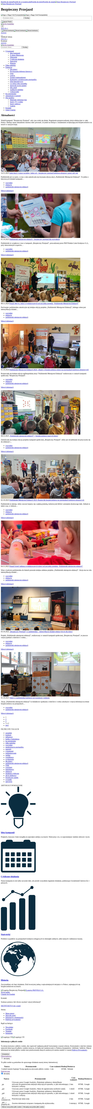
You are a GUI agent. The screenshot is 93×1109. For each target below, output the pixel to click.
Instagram (8, 1033)
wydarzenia (9, 759)
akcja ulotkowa (10, 775)
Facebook (8, 1029)
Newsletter (9, 1027)
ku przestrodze (10, 741)
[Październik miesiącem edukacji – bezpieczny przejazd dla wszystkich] (40, 237)
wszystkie (8, 183)
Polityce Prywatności (79, 1050)
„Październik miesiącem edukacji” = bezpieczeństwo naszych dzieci (33, 436)
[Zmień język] (7, 21)
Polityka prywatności (13, 1019)
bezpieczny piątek (11, 778)
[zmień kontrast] (20, 30)
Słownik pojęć (10, 1015)
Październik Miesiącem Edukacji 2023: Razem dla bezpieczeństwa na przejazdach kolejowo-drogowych (47, 500)
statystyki (8, 782)
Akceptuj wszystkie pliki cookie (33, 1107)
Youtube (8, 1031)
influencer (9, 737)
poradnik (8, 733)
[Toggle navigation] (2, 35)
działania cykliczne (12, 773)
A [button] (1, 28)
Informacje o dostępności (14, 1017)
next (7, 725)
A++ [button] (6, 28)
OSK (7, 765)
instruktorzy (9, 769)
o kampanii (9, 751)
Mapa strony (9, 1013)
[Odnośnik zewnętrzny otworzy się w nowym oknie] (34, 990)
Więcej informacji (7, 191)
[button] (7, 24)
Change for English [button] (8, 994)
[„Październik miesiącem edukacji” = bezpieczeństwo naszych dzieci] (40, 434)
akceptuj (6, 1058)
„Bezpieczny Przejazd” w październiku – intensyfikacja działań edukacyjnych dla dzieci (41, 632)
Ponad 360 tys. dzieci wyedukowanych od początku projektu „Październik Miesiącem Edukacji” (43, 303)
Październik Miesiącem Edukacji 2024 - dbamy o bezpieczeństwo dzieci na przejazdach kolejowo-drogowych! (49, 370)
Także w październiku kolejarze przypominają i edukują (29, 698)
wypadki (8, 780)
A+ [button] (3, 28)
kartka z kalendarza (12, 739)
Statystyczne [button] (5, 1071)
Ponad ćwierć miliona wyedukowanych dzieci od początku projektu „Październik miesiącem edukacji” (46, 566)
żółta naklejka (10, 743)
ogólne (7, 755)
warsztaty (8, 767)
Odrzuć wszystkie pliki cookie (11, 1107)
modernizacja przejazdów (14, 747)
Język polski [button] (5, 992)
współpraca (9, 757)
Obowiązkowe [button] (6, 1056)
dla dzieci (8, 761)
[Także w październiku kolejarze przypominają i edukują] (40, 696)
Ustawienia (5, 1054)
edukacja (8, 185)
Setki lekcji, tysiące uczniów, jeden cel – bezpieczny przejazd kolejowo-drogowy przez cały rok (43, 173)
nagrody (8, 749)
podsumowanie (10, 753)
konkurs (8, 735)
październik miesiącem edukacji (16, 187)
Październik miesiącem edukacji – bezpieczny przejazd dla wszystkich (35, 239)
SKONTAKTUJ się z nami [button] (11, 1006)
